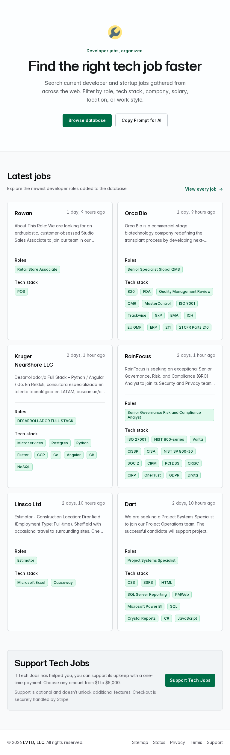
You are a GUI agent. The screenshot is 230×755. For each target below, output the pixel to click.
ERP (153, 327)
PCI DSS (172, 463)
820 (131, 291)
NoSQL (23, 467)
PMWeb (182, 594)
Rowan (23, 213)
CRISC (193, 463)
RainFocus (138, 356)
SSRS (148, 582)
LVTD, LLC (33, 742)
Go (55, 455)
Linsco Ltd (28, 504)
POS (21, 291)
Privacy (177, 742)
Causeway (63, 582)
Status (159, 742)
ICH (190, 315)
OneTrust (152, 475)
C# (166, 618)
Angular (74, 455)
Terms (196, 742)
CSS (131, 582)
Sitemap (140, 742)
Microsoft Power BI (145, 606)
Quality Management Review (185, 291)
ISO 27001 (137, 439)
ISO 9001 (187, 303)
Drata (193, 475)
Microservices (30, 443)
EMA (174, 315)
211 (168, 327)
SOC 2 (133, 463)
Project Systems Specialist (151, 560)
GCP (41, 455)
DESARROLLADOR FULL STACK (45, 421)
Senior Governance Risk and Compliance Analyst (164, 414)
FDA (147, 291)
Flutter (23, 455)
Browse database (87, 120)
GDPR (174, 475)
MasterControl (158, 303)
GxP (158, 315)
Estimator (25, 560)
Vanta (198, 439)
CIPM (152, 463)
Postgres (60, 443)
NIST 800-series (169, 439)
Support (215, 742)
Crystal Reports (142, 618)
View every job (204, 189)
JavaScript (187, 618)
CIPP (132, 475)
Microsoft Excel (31, 582)
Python (82, 443)
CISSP (133, 451)
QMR (132, 303)
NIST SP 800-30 (178, 451)
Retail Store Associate (37, 269)
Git (91, 455)
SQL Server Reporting (147, 594)
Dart (130, 504)
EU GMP (135, 327)
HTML (166, 582)
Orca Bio (136, 213)
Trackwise (137, 315)
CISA (151, 451)
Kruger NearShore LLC (34, 360)
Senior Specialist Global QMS (154, 269)
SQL (174, 606)
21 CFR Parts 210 (194, 327)
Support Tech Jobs (190, 680)
